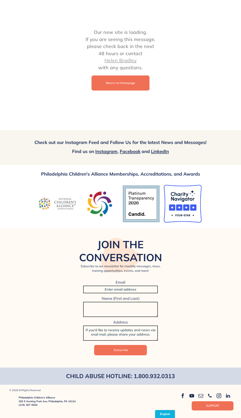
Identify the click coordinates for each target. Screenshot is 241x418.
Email (120, 282)
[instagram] (219, 396)
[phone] (210, 396)
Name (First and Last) (121, 298)
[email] (200, 396)
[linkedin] (228, 396)
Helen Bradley (120, 60)
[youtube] (191, 396)
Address (120, 322)
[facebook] (182, 396)
